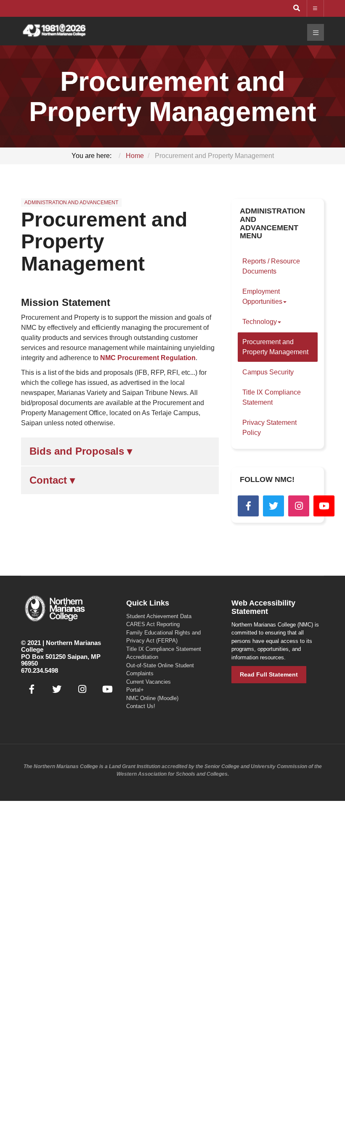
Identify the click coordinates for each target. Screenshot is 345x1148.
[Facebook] (248, 505)
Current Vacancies (148, 682)
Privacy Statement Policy (269, 427)
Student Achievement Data (158, 616)
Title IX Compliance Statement (271, 397)
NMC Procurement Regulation (148, 357)
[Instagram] (298, 505)
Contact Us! (140, 706)
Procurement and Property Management (104, 241)
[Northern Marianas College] (54, 31)
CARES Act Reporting (153, 624)
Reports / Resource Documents (271, 266)
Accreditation (142, 657)
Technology (259, 321)
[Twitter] (273, 505)
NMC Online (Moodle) (152, 698)
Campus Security (268, 372)
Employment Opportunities (262, 296)
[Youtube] (323, 505)
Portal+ (135, 690)
